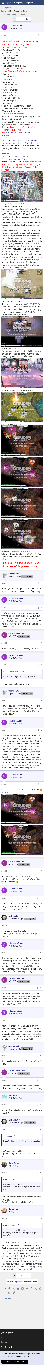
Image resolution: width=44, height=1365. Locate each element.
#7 (42, 730)
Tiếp (26, 19)
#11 (41, 925)
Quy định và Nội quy (8, 1347)
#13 (41, 988)
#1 (42, 35)
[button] (21, 1337)
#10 (41, 898)
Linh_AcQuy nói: (9, 1179)
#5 (42, 665)
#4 (42, 643)
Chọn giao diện (9, 1332)
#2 (42, 583)
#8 (42, 784)
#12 (41, 952)
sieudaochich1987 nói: (12, 671)
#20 (41, 1218)
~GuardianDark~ (9, 14)
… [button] (18, 19)
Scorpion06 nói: (9, 1136)
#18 (41, 1129)
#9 (42, 871)
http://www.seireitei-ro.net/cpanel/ (16, 156)
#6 (42, 700)
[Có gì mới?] (36, 2)
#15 (41, 1055)
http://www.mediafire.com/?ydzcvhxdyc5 (19, 143)
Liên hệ (4, 1342)
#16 (41, 1080)
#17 (41, 1105)
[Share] (38, 35)
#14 (41, 1020)
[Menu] (3, 2)
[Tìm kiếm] (41, 2)
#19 (41, 1172)
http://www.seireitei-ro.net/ (18, 132)
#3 (42, 607)
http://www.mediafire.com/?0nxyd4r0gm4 (20, 140)
